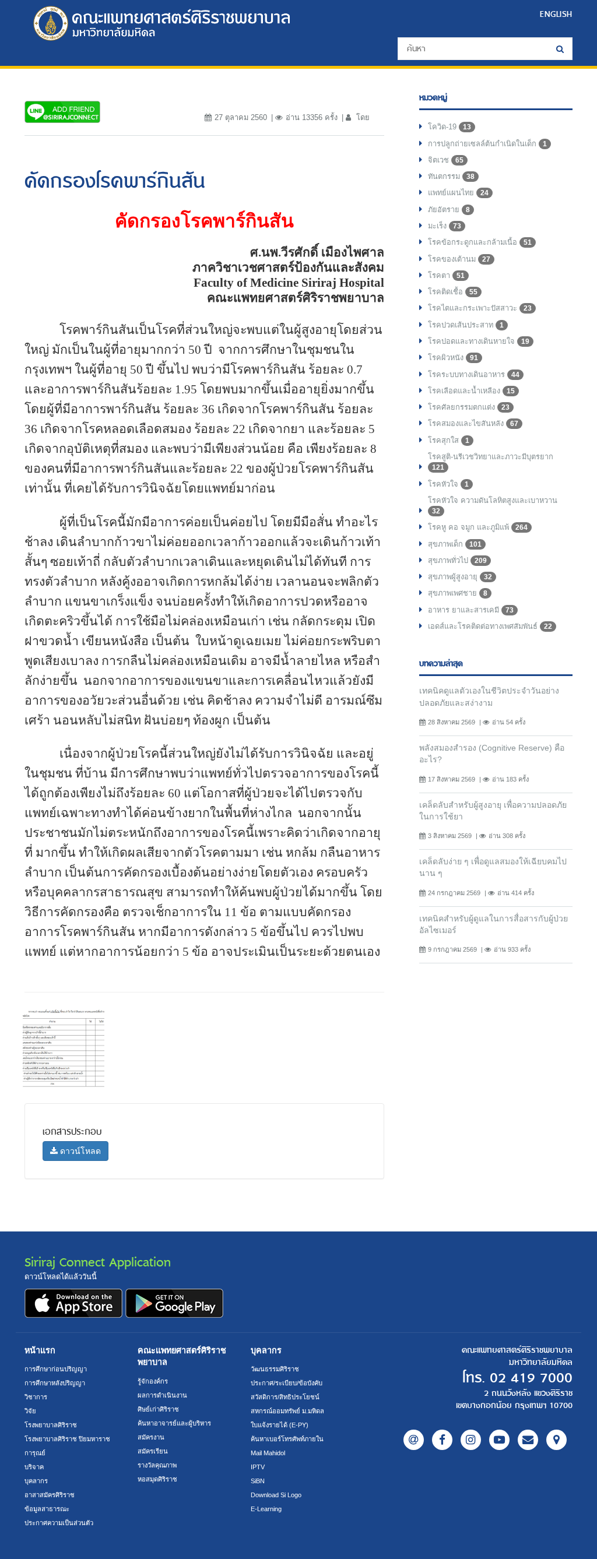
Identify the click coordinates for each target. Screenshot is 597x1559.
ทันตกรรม (451, 176)
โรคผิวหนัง (453, 357)
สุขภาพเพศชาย (457, 593)
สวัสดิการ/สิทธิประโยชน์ (285, 1396)
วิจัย (30, 1410)
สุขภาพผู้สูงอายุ (460, 576)
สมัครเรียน (153, 1451)
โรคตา (446, 275)
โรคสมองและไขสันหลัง (473, 423)
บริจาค (34, 1466)
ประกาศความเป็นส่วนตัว (58, 1522)
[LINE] (413, 1440)
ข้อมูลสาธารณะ (46, 1508)
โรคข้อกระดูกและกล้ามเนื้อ (480, 242)
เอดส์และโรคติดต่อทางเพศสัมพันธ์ (490, 626)
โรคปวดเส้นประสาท (466, 325)
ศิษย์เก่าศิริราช (158, 1409)
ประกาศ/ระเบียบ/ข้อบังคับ (286, 1382)
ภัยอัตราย (449, 209)
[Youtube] (499, 1440)
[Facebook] (442, 1440)
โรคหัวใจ (448, 484)
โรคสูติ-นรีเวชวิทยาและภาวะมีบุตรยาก (490, 461)
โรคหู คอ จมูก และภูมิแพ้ (478, 527)
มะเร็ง (444, 225)
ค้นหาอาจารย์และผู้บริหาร (174, 1423)
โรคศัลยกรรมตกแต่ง (469, 407)
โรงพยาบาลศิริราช (50, 1424)
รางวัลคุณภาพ (157, 1465)
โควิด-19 (449, 126)
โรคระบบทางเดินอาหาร (473, 374)
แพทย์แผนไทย (458, 192)
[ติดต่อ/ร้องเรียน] (528, 1440)
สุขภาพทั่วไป (457, 560)
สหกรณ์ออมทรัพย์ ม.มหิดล (287, 1410)
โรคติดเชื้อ (452, 291)
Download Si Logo (276, 1494)
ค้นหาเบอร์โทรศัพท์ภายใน (287, 1438)
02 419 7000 (531, 1378)
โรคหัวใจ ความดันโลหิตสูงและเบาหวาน (492, 505)
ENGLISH (556, 14)
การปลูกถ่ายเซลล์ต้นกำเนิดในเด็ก (487, 143)
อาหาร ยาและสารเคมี (471, 610)
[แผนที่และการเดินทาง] (556, 1440)
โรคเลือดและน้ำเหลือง (471, 390)
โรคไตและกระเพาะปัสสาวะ (480, 308)
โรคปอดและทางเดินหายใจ (478, 341)
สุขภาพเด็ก (455, 544)
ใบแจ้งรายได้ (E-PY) (279, 1424)
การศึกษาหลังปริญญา (54, 1382)
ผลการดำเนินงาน (162, 1395)
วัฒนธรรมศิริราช (275, 1369)
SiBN (258, 1480)
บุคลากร (36, 1480)
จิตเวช (445, 160)
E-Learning (266, 1508)
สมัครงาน (151, 1437)
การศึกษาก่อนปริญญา (55, 1369)
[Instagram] (471, 1440)
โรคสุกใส (448, 440)
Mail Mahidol (268, 1452)
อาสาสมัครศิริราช (49, 1494)
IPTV (258, 1466)
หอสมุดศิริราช (157, 1479)
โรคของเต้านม (459, 259)
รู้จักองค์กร (153, 1381)
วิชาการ (35, 1396)
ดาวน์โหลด (79, 1151)
